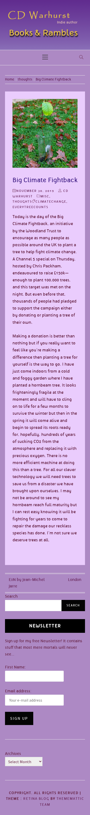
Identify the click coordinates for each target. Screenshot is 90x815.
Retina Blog (36, 799)
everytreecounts (30, 207)
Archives (13, 753)
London (74, 579)
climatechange (51, 201)
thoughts (22, 201)
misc (44, 196)
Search (11, 596)
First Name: (15, 667)
